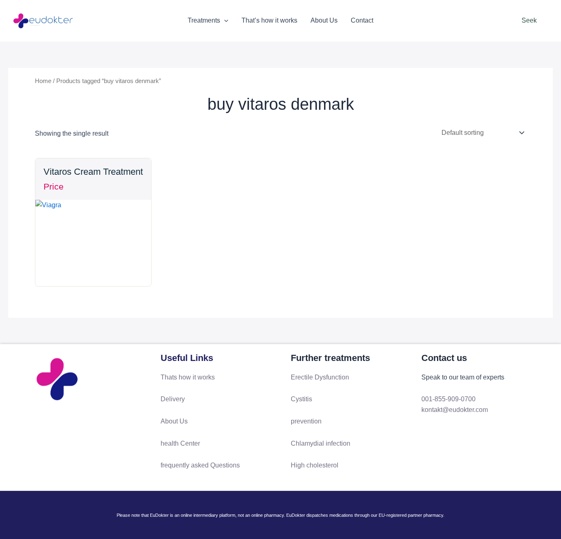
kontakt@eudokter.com (454, 409)
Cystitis (301, 399)
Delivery (173, 399)
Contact (362, 20)
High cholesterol (314, 465)
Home (43, 81)
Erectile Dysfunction (320, 377)
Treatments (204, 20)
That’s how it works (269, 20)
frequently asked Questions (200, 465)
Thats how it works (188, 377)
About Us (324, 20)
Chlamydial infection (320, 443)
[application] (224, 20)
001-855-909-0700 (448, 399)
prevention (306, 421)
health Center (180, 443)
